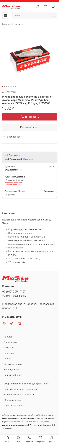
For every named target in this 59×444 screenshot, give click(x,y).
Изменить (28, 159)
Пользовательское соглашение (20, 389)
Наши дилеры (11, 369)
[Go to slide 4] (8, 86)
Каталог (19, 24)
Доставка (8, 353)
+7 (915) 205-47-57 (14, 291)
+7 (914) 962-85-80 (14, 295)
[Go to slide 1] (2, 86)
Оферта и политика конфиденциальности (26, 383)
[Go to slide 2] (4, 86)
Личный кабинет (12, 374)
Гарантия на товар (13, 405)
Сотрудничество (12, 363)
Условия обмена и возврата (18, 394)
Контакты (8, 347)
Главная (6, 24)
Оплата (7, 358)
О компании (10, 342)
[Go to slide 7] (15, 86)
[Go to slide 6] (13, 86)
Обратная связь (12, 399)
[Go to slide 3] (6, 86)
